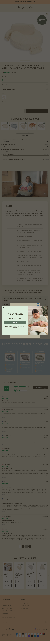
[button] (3, 307)
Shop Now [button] (15, 322)
